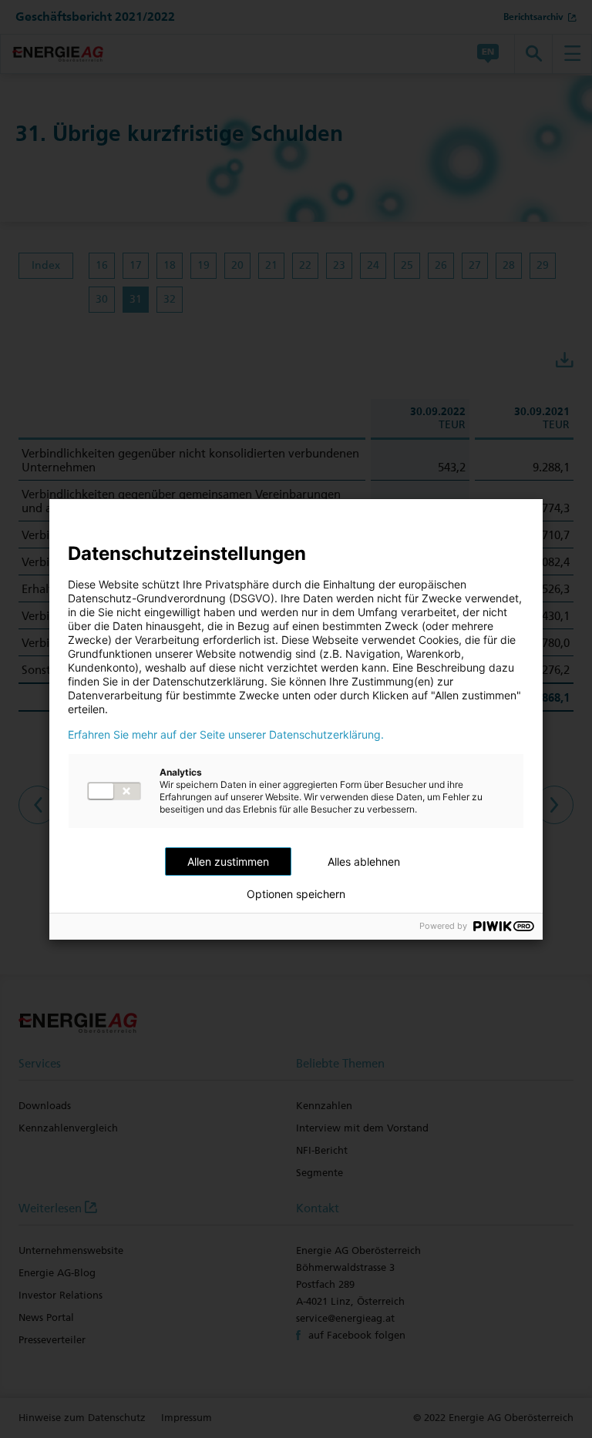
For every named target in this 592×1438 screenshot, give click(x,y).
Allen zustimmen (228, 861)
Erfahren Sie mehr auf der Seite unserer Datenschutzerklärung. (226, 735)
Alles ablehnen (364, 861)
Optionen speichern (296, 894)
